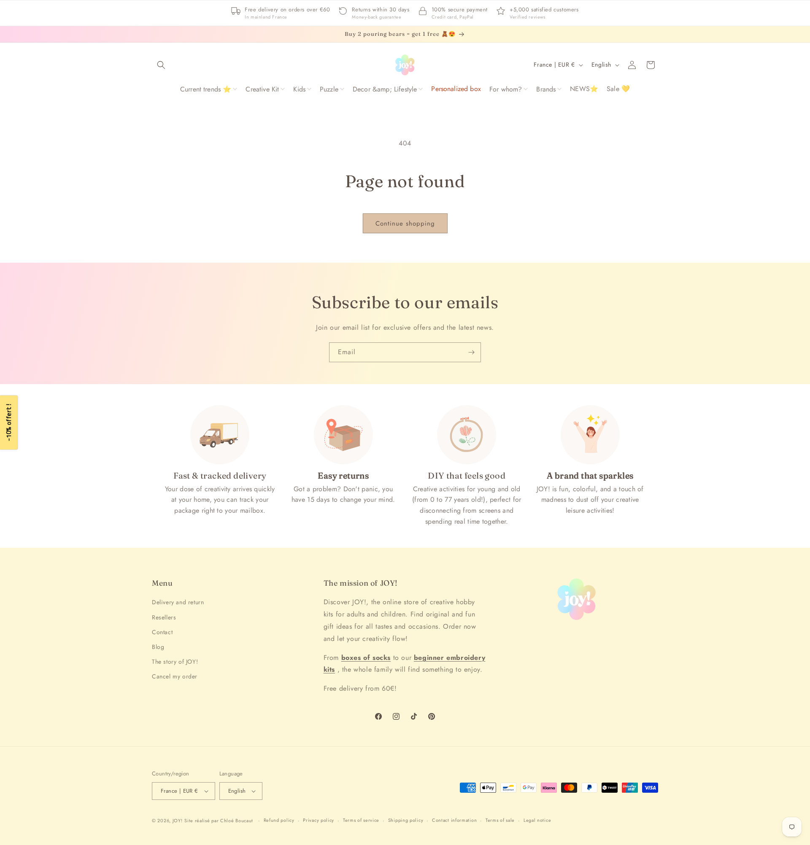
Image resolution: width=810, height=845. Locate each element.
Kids (299, 89)
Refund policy (279, 820)
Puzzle (329, 89)
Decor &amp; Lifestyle (385, 89)
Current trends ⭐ (206, 89)
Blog (158, 647)
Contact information (454, 820)
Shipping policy (406, 820)
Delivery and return (178, 602)
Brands (546, 89)
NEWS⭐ (584, 89)
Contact (162, 632)
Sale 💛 (618, 89)
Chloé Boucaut (237, 820)
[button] (161, 65)
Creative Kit (262, 89)
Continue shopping (405, 223)
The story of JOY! (175, 661)
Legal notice (537, 820)
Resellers (164, 617)
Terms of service (361, 820)
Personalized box (456, 89)
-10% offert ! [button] (9, 422)
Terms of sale (500, 820)
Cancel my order (174, 676)
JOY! (178, 820)
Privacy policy (318, 820)
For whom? (505, 89)
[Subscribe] (471, 352)
